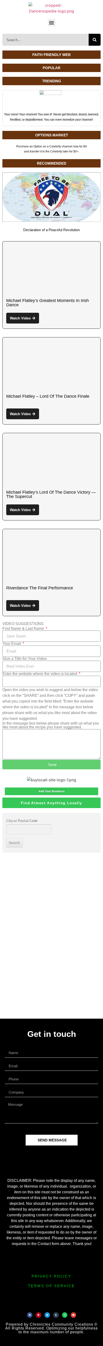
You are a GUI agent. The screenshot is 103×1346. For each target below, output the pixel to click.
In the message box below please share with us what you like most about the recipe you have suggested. (50, 725)
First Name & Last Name (23, 629)
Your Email (12, 644)
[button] (52, 23)
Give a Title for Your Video (24, 659)
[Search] (95, 40)
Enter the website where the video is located (40, 674)
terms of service (51, 1286)
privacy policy (51, 1276)
